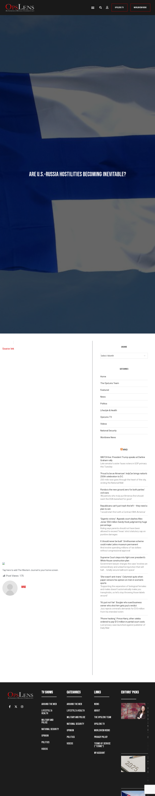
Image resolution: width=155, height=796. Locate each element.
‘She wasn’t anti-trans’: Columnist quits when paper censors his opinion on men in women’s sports (121, 580)
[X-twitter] (16, 706)
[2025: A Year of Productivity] (133, 764)
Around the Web (49, 704)
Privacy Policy (100, 737)
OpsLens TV (106, 417)
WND (125, 449)
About (97, 710)
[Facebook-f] (9, 706)
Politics (103, 403)
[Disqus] (46, 636)
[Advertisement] (46, 452)
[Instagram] (22, 706)
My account (99, 752)
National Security (108, 430)
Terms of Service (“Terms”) (102, 745)
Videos (103, 424)
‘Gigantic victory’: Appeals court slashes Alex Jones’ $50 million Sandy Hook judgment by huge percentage (123, 522)
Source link (8, 348)
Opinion (45, 735)
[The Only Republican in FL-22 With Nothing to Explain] (133, 711)
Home (103, 376)
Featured (104, 390)
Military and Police (47, 721)
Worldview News (108, 437)
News (103, 397)
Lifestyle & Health (108, 410)
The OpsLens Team (109, 383)
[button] (92, 7)
